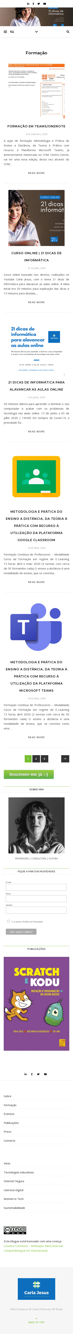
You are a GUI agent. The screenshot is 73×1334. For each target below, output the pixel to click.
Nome (8, 894)
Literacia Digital (13, 1190)
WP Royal (57, 1309)
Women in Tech (14, 1199)
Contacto (9, 1140)
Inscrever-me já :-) (29, 774)
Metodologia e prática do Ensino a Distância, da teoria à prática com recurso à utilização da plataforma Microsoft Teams (36, 676)
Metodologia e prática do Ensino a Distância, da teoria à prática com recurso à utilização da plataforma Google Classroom (36, 526)
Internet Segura (14, 1181)
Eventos (9, 1114)
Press (7, 1131)
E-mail (8, 882)
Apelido (9, 905)
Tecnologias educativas (19, 1172)
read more (36, 173)
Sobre (7, 1096)
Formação (10, 1105)
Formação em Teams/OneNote (36, 126)
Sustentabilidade (14, 1208)
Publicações (11, 1123)
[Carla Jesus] (36, 1289)
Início (7, 1163)
